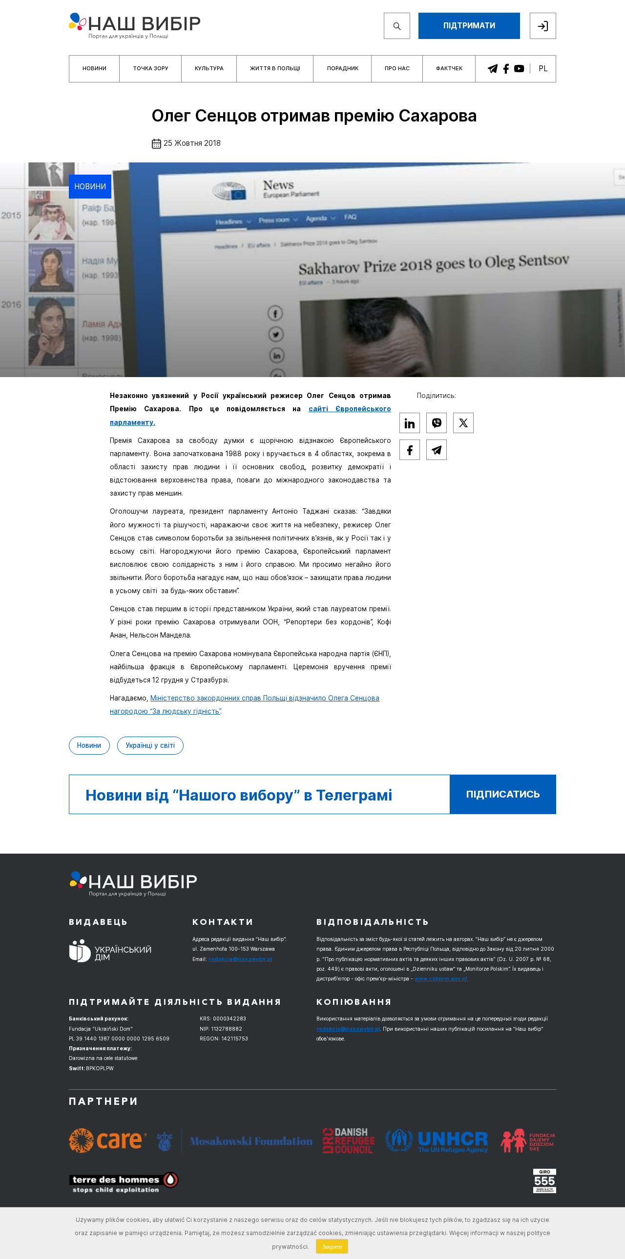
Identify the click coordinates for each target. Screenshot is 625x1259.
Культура (209, 68)
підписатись (503, 794)
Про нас (397, 68)
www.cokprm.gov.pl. (441, 978)
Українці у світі (150, 745)
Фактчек (449, 68)
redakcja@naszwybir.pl (240, 959)
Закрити (332, 1246)
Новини (94, 68)
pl (543, 68)
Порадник (342, 68)
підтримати (469, 25)
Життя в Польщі (275, 68)
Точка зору (150, 68)
